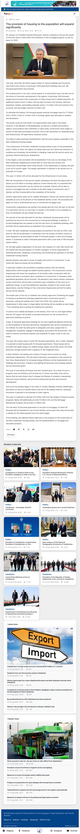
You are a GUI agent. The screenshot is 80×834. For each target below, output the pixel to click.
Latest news (13, 624)
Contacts (24, 820)
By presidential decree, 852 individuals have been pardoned (29, 699)
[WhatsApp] (28, 429)
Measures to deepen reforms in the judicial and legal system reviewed (32, 797)
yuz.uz (74, 826)
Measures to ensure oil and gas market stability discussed (28, 775)
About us (7, 820)
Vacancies (34, 820)
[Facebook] (18, 429)
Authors (16, 820)
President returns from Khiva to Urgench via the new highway (29, 767)
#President (11, 435)
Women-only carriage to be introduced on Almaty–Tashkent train (31, 707)
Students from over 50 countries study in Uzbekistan (26, 673)
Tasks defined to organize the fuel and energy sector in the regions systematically (37, 790)
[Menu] (74, 13)
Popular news (13, 719)
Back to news (14, 19)
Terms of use (45, 820)
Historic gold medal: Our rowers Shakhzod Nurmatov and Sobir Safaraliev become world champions (39, 681)
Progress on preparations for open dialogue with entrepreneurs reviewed (34, 782)
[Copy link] (33, 429)
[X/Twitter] (23, 429)
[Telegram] (14, 429)
